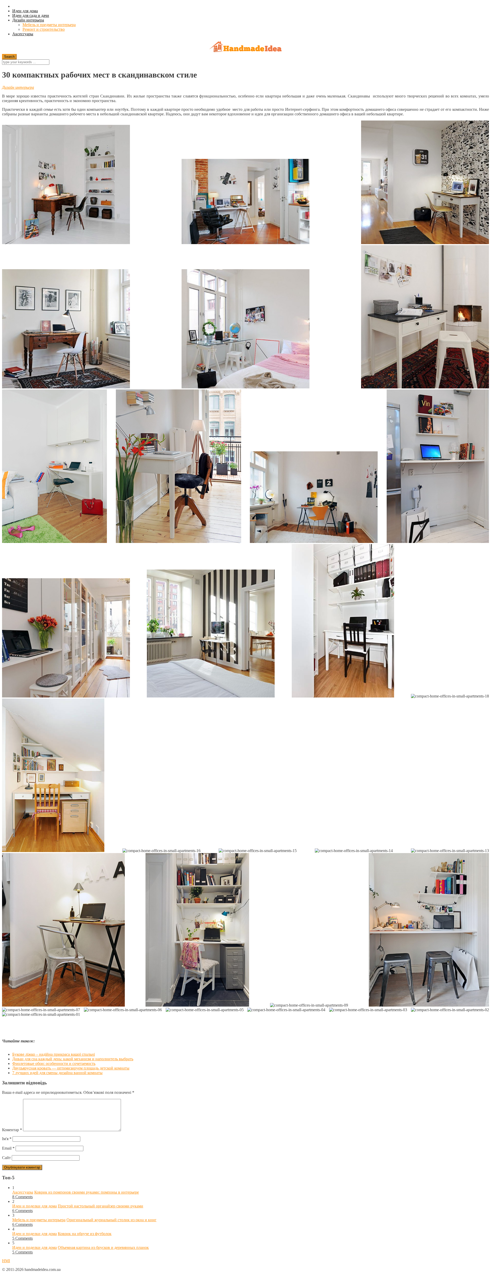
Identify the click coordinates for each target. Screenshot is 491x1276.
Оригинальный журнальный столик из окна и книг (111, 1220)
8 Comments (22, 1197)
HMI (6, 1261)
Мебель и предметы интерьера (49, 25)
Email (8, 1148)
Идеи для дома (25, 11)
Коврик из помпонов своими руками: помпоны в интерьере (86, 1192)
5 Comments (22, 1238)
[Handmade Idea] (245, 47)
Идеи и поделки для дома (34, 1206)
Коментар (12, 1130)
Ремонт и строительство (44, 29)
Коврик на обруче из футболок (84, 1233)
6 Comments (22, 1210)
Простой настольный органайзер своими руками (100, 1206)
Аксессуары (22, 34)
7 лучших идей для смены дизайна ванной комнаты (57, 1073)
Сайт (6, 1157)
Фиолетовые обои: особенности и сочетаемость (53, 1063)
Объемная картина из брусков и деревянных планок (103, 1247)
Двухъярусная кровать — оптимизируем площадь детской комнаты (70, 1068)
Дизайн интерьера (28, 20)
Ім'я (7, 1139)
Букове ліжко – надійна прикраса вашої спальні (53, 1054)
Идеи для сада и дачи (30, 15)
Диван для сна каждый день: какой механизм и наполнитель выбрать (72, 1059)
